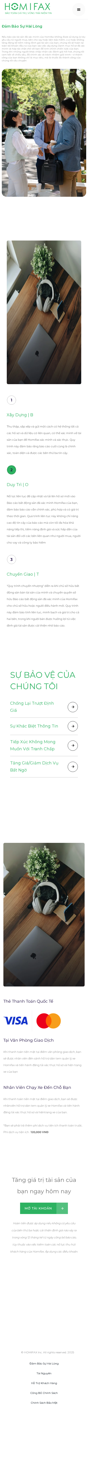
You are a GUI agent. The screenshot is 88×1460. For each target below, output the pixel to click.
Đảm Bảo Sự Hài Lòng (44, 1363)
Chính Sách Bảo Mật (44, 1402)
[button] (78, 9)
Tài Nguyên (44, 1373)
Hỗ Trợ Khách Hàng (44, 1383)
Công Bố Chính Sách (44, 1393)
